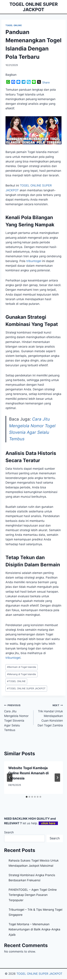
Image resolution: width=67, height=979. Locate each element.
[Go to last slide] (9, 777)
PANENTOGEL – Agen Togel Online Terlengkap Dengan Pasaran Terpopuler (33, 895)
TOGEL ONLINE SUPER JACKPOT (26, 688)
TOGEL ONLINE (13, 25)
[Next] (57, 777)
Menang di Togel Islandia (21, 674)
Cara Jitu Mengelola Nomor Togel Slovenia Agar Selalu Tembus (16, 718)
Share (46, 82)
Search (9, 832)
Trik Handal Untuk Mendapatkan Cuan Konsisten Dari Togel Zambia (50, 715)
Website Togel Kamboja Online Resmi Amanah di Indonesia (28, 773)
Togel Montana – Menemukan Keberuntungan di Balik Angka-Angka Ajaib (34, 929)
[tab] (26, 797)
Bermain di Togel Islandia (21, 667)
